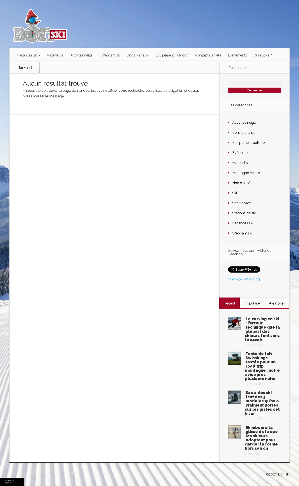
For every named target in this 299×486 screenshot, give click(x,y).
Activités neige (82, 55)
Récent (229, 303)
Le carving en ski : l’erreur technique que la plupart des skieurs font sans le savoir (262, 329)
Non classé (241, 183)
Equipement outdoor (172, 55)
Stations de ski (244, 213)
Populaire (252, 303)
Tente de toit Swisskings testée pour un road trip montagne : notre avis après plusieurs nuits (262, 366)
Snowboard (241, 203)
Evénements (237, 55)
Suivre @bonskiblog (244, 279)
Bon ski (25, 68)
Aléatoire (276, 303)
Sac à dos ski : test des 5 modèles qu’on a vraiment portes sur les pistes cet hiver (262, 403)
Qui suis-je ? (262, 55)
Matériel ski (55, 55)
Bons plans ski (138, 55)
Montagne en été (207, 55)
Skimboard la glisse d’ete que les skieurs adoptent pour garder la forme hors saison (261, 438)
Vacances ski (27, 55)
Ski (234, 193)
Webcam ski (111, 55)
